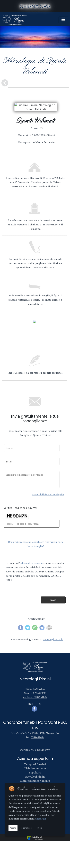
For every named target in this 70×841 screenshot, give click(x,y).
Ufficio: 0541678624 (35, 689)
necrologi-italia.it (53, 639)
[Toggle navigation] (63, 19)
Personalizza (26, 828)
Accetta (13, 828)
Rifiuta (39, 828)
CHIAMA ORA (35, 6)
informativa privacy (31, 563)
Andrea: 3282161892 (35, 697)
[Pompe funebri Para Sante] (15, 19)
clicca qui (40, 818)
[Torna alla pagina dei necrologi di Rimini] (4, 82)
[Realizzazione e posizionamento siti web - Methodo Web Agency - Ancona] (35, 837)
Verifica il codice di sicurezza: (20, 508)
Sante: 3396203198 (35, 693)
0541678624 (37, 737)
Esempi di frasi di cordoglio (48, 494)
